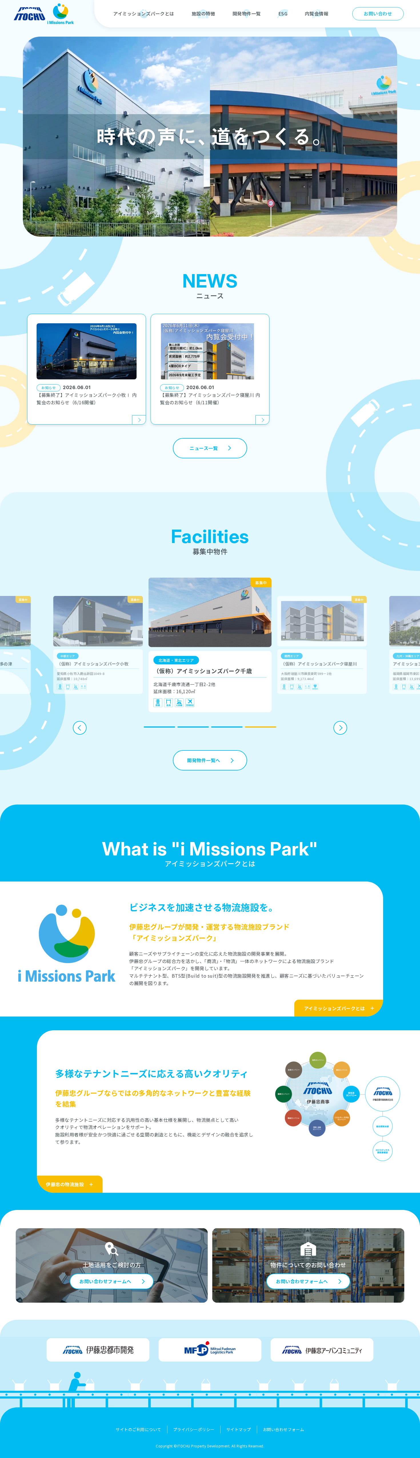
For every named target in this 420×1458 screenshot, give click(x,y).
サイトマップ (238, 1429)
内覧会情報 (317, 13)
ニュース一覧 (204, 448)
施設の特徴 (203, 13)
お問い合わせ (378, 13)
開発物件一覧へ (203, 760)
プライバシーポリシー (194, 1429)
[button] (159, 727)
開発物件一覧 (247, 13)
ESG (283, 13)
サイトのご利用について (138, 1429)
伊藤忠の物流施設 (65, 1184)
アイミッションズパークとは (143, 13)
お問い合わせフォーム (283, 1429)
